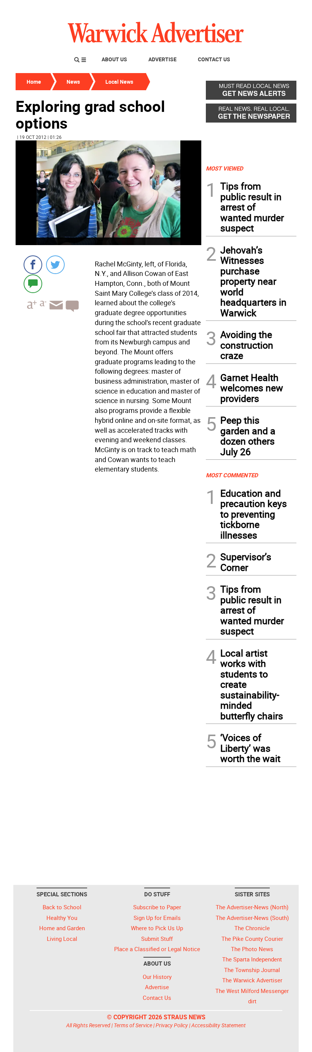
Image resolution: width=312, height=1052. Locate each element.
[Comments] (33, 283)
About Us (114, 59)
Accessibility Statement (218, 1025)
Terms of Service (133, 1025)
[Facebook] (33, 264)
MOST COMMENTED (232, 475)
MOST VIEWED (224, 168)
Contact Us (214, 59)
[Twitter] (55, 264)
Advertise (162, 59)
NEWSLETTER (235, 9)
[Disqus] (108, 573)
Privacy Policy (172, 1025)
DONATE (278, 9)
